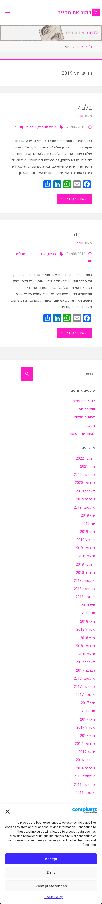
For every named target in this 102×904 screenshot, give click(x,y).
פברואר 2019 (85, 548)
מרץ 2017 (87, 735)
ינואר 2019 (86, 556)
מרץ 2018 (87, 638)
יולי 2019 (88, 515)
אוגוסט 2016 (85, 792)
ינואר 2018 (86, 654)
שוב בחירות (87, 409)
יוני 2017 (88, 711)
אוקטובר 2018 (84, 580)
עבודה (41, 254)
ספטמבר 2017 (84, 686)
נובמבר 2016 (85, 768)
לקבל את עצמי (84, 401)
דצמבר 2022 (85, 458)
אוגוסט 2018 (85, 597)
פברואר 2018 (85, 646)
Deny (51, 872)
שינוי (30, 254)
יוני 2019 (88, 523)
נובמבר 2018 (85, 572)
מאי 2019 (87, 531)
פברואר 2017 (85, 743)
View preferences (51, 886)
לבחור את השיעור (82, 433)
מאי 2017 (87, 719)
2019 (79, 46)
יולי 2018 (88, 605)
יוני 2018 (88, 613)
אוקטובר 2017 (84, 678)
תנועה (90, 425)
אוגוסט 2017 (85, 694)
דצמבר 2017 (85, 662)
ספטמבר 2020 (84, 474)
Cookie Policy (53, 897)
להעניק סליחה (84, 417)
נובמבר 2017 (85, 670)
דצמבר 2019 (85, 491)
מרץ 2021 (87, 466)
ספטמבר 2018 (84, 589)
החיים (52, 254)
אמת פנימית (47, 127)
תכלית (20, 254)
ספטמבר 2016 (84, 784)
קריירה (83, 234)
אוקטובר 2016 (84, 776)
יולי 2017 (88, 703)
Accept (51, 859)
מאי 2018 (87, 621)
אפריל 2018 (85, 629)
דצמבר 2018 (85, 564)
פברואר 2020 (85, 482)
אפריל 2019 (85, 539)
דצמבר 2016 (85, 760)
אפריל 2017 (85, 727)
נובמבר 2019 (85, 499)
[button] (7, 811)
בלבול (84, 107)
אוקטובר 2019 (84, 507)
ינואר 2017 (86, 752)
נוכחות (31, 127)
